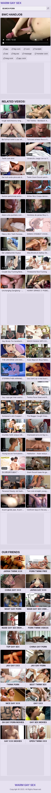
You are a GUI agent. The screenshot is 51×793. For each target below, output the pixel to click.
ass (6, 54)
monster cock (42, 54)
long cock (9, 58)
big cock (17, 49)
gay (6, 49)
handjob (38, 49)
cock (28, 49)
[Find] (48, 8)
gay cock (22, 58)
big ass (16, 54)
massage (27, 54)
